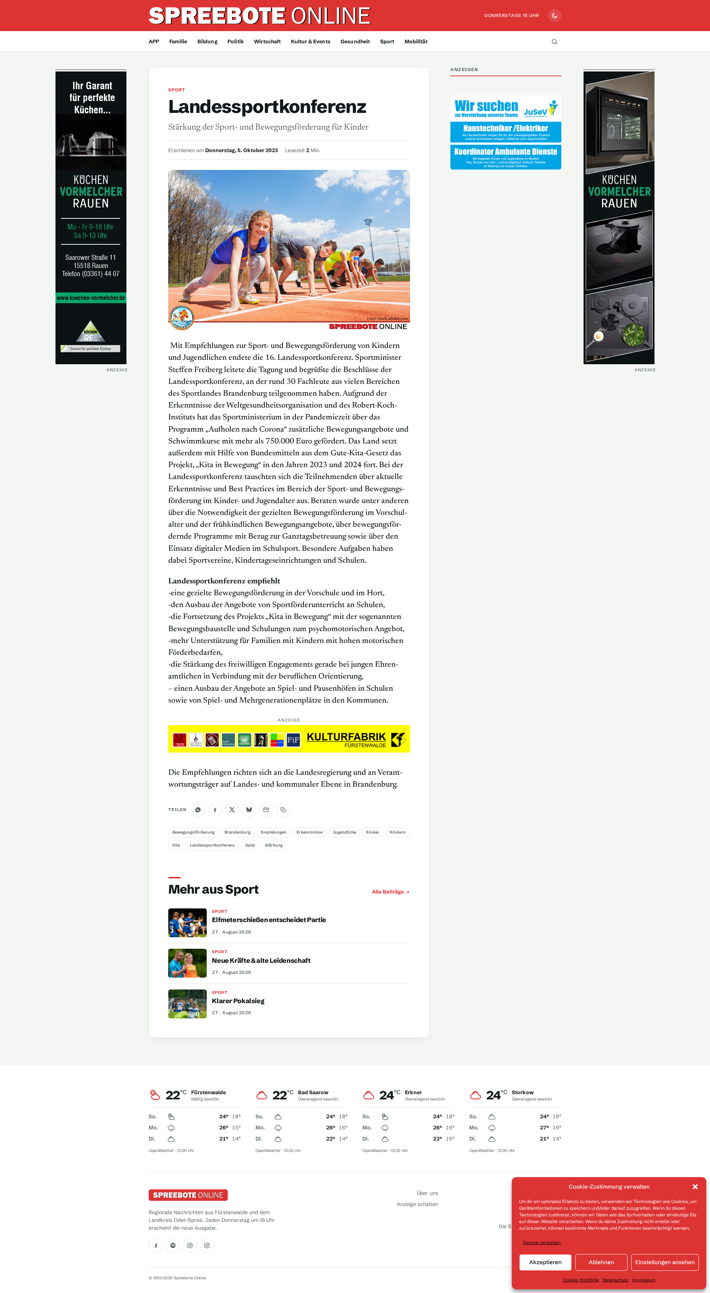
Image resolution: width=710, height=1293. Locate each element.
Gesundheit (355, 41)
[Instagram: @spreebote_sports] (207, 1245)
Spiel (250, 845)
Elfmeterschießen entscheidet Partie (269, 920)
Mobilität (416, 41)
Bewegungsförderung (193, 832)
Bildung (207, 41)
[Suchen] (554, 41)
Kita (176, 845)
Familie (178, 41)
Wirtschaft (267, 41)
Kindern (398, 832)
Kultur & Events (311, 41)
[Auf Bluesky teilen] (249, 810)
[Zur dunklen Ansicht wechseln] (554, 15)
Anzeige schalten (417, 1204)
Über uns (427, 1193)
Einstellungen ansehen (665, 1262)
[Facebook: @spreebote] (156, 1245)
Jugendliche (344, 832)
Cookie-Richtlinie (581, 1280)
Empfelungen (274, 832)
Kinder (372, 832)
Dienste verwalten (542, 1242)
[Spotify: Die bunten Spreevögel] (173, 1245)
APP (154, 41)
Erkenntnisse (309, 832)
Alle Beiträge (388, 891)
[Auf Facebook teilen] (215, 810)
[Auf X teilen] (232, 810)
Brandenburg (237, 832)
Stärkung (274, 845)
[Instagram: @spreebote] (190, 1245)
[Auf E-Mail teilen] (266, 810)
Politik (235, 41)
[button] (695, 1186)
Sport (387, 41)
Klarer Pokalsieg (238, 1001)
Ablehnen (601, 1262)
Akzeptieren (545, 1262)
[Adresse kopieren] (283, 810)
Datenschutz (616, 1280)
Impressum (643, 1280)
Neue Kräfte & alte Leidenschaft (261, 961)
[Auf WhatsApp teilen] (198, 810)
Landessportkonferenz (212, 845)
